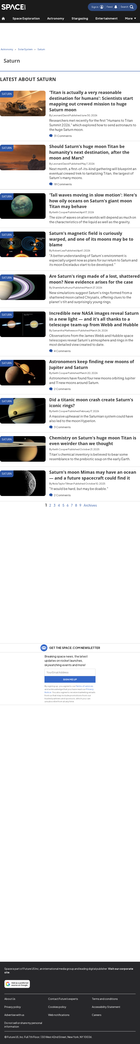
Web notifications (58, 1014)
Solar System (25, 49)
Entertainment (107, 18)
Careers (96, 1014)
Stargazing (80, 18)
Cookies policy (57, 1006)
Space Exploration (26, 18)
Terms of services (84, 686)
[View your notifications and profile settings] (116, 7)
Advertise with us (14, 1014)
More (129, 18)
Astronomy (55, 18)
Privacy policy (12, 1006)
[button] (127, 7)
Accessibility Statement (106, 1006)
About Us (9, 998)
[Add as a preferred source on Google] (17, 984)
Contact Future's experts (63, 998)
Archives (90, 505)
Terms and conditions (105, 998)
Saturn (41, 49)
